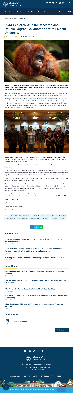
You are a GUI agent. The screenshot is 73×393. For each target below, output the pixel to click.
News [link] (6, 18)
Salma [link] (35, 37)
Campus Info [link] (13, 18)
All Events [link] (60, 330)
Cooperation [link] (23, 18)
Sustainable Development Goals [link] (39, 218)
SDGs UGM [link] (25, 218)
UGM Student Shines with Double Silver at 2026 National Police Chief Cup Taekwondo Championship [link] (36, 296)
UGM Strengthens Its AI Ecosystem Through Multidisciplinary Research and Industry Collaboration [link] (35, 281)
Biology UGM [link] (13, 215)
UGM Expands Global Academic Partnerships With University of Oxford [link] (34, 258)
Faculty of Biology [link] (25, 215)
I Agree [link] (61, 389)
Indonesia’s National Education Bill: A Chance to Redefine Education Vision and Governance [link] (33, 305)
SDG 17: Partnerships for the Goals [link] (56, 215)
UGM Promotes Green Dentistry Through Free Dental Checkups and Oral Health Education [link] (34, 272)
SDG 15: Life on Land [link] (38, 215)
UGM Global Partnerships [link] (57, 218)
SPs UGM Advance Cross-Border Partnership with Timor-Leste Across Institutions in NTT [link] (33, 240)
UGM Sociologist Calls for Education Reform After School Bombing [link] (29, 289)
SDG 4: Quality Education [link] (12, 218)
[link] (13, 4)
